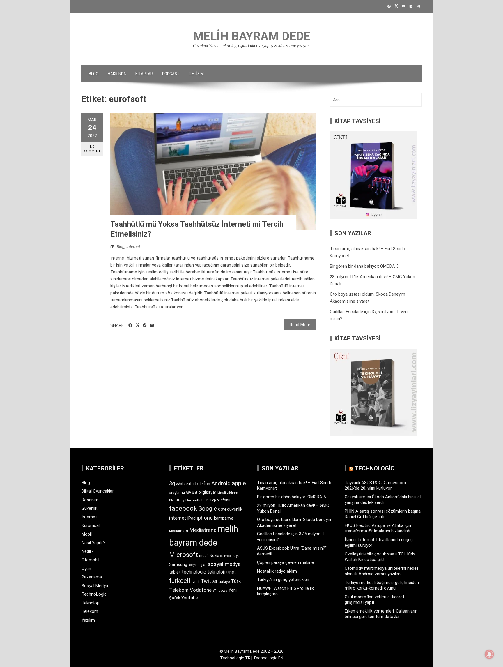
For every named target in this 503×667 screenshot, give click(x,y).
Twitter (209, 581)
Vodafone (201, 590)
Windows (220, 590)
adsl (179, 484)
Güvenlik (89, 508)
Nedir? (88, 551)
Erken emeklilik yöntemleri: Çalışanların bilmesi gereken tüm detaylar (381, 614)
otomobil (226, 556)
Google (207, 508)
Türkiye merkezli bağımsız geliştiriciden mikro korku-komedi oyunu (382, 585)
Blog (93, 73)
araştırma (177, 492)
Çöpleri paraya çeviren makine (285, 562)
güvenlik (234, 509)
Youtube (189, 598)
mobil (203, 556)
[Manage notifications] (489, 654)
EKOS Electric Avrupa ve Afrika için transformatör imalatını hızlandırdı (378, 528)
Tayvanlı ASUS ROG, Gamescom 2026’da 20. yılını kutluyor (375, 485)
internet (177, 518)
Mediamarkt (178, 531)
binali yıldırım (227, 493)
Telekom (90, 611)
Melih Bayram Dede (251, 36)
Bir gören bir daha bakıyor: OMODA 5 (364, 266)
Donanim (90, 499)
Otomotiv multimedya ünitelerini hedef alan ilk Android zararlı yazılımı (382, 571)
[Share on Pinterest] (144, 325)
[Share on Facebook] (130, 325)
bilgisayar (207, 492)
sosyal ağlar (197, 565)
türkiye (224, 581)
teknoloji (216, 572)
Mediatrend (203, 530)
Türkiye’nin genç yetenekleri (283, 579)
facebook (183, 508)
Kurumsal (91, 525)
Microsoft (183, 554)
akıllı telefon (197, 483)
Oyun (86, 568)
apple (239, 483)
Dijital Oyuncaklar (98, 491)
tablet (174, 572)
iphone (205, 518)
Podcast (171, 73)
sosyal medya (224, 564)
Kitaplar (144, 73)
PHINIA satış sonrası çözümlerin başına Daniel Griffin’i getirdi (383, 514)
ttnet (231, 572)
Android (221, 483)
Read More (300, 324)
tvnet (195, 582)
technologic (194, 572)
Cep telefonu (220, 500)
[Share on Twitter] (137, 325)
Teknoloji (90, 603)
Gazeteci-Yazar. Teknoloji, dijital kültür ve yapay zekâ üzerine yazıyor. (251, 45)
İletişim (196, 73)
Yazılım (88, 620)
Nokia (214, 555)
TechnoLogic (94, 594)
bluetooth (192, 500)
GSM (222, 509)
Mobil (87, 534)
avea (191, 492)
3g (172, 483)
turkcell (179, 580)
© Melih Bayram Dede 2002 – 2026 (251, 651)
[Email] (152, 325)
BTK (205, 500)
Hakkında (117, 73)
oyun (237, 555)
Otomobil (90, 559)
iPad (191, 518)
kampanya (223, 518)
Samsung (178, 564)
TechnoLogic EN (268, 658)
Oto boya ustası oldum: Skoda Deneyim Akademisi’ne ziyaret (294, 522)
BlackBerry (176, 500)
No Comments (93, 149)
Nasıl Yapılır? (93, 542)
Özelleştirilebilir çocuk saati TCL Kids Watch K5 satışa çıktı (380, 556)
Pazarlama (92, 577)
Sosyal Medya (95, 585)
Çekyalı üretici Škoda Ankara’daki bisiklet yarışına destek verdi (383, 499)
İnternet (133, 246)
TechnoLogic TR (235, 658)
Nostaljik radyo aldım (277, 571)
